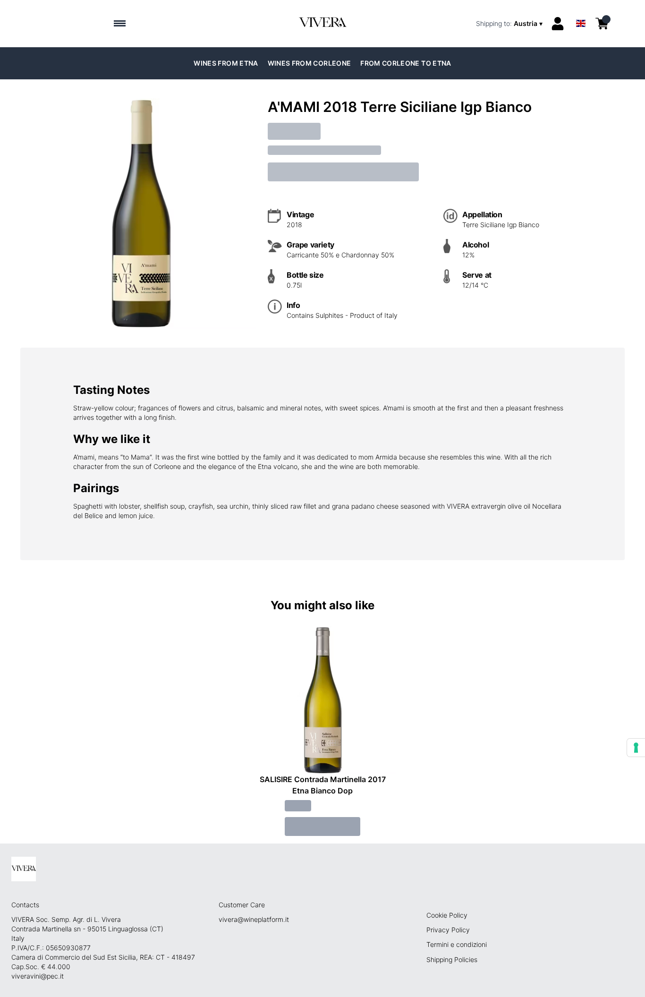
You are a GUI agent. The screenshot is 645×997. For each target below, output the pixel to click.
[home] (322, 23)
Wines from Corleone (309, 63)
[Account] (557, 23)
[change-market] (510, 23)
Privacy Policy (448, 930)
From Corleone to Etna (405, 63)
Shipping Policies (451, 959)
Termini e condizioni (456, 944)
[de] (581, 11)
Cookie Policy (446, 915)
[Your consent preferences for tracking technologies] (636, 748)
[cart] (602, 23)
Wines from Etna (226, 63)
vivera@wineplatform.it (254, 919)
